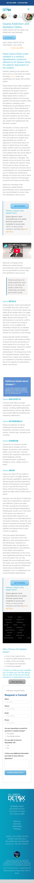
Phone (7, 706)
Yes (8, 745)
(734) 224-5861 (18, 814)
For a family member (13, 736)
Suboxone (9, 622)
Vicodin (6, 625)
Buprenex (19, 627)
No (8, 748)
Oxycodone (8, 619)
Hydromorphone (8, 638)
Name (7, 699)
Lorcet (20, 638)
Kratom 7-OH (20, 619)
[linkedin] (17, 801)
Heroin (19, 617)
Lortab (28, 638)
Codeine (21, 630)
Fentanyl (10, 617)
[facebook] (10, 801)
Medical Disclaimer (9, 870)
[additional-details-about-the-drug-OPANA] (17, 378)
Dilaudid (19, 632)
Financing (17, 829)
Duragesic (8, 635)
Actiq (23, 625)
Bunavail (9, 627)
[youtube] (20, 801)
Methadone (20, 622)
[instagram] (14, 801)
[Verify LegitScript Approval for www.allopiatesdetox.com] (17, 852)
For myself (10, 733)
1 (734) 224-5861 (22, 3)
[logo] (7, 8)
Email (7, 713)
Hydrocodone (20, 635)
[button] (9, 38)
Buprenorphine (9, 630)
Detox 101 (17, 821)
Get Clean (17, 824)
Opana (12, 76)
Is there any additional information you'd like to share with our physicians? (17, 756)
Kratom (15, 625)
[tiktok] (23, 801)
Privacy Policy (20, 870)
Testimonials (17, 826)
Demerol (9, 632)
